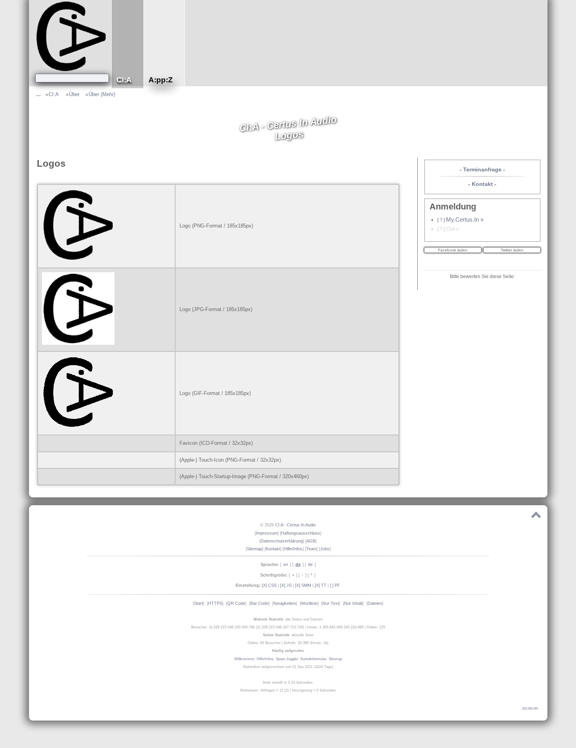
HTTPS (215, 603)
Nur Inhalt (353, 603)
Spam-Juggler (287, 659)
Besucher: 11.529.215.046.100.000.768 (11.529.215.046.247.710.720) (247, 627)
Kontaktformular (313, 659)
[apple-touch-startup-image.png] (44, 476)
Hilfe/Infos (293, 548)
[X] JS (286, 585)
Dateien (375, 603)
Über (74, 94)
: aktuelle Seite (288, 635)
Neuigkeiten (285, 603)
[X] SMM (303, 585)
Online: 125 (376, 627)
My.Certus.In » (465, 220)
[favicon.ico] (44, 443)
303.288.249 (530, 708)
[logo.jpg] (80, 343)
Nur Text (330, 603)
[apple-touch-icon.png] (44, 460)
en (285, 564)
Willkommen (244, 659)
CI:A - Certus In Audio (295, 524)
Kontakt (482, 184)
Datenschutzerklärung (282, 541)
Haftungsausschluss (300, 533)
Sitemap (254, 548)
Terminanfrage (482, 169)
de (310, 564)
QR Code (236, 603)
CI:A (54, 94)
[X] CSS (269, 585)
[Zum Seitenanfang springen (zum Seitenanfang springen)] (536, 516)
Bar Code (259, 603)
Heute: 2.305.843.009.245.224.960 (335, 627)
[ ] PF (335, 585)
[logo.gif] (80, 427)
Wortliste (309, 603)
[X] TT (320, 585)
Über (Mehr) (102, 94)
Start (198, 603)
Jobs (325, 548)
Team (311, 548)
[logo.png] (80, 259)
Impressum (266, 533)
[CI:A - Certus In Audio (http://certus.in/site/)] (72, 36)
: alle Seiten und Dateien (288, 619)
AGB (310, 541)
